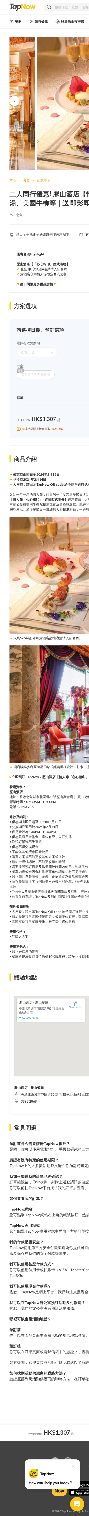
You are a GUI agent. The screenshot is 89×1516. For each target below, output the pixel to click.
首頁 (12, 180)
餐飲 (26, 180)
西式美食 (43, 180)
